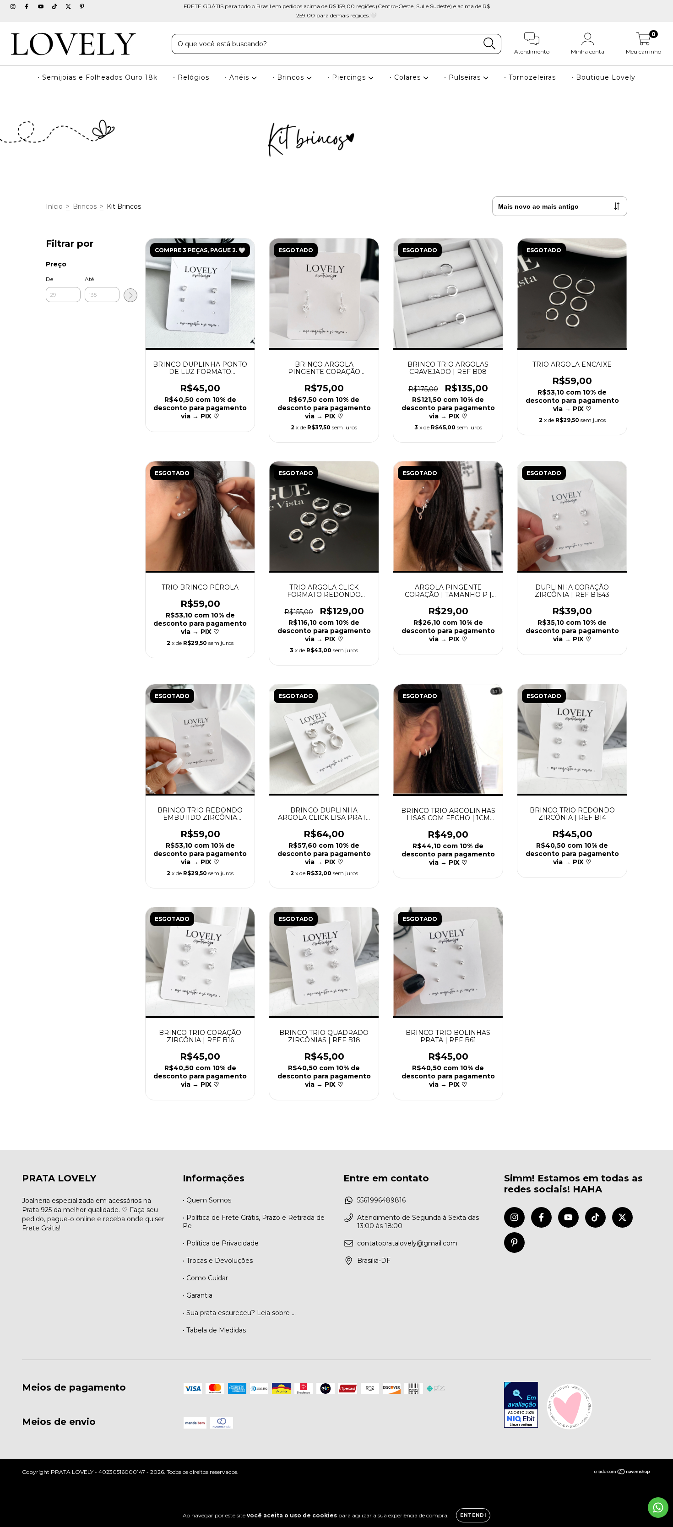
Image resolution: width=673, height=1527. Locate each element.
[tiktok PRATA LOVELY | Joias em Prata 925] (55, 6)
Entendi (473, 1515)
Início (54, 206)
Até (89, 279)
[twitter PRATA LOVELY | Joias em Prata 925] (69, 6)
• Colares (406, 77)
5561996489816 (381, 1200)
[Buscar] (489, 43)
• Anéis (238, 77)
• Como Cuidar (205, 1278)
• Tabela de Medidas (214, 1330)
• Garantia (197, 1295)
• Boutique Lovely (603, 77)
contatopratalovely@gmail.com (407, 1243)
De (49, 279)
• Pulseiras (463, 77)
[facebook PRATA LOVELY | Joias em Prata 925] (27, 6)
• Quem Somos (207, 1200)
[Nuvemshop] (622, 1472)
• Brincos (289, 77)
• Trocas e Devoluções (218, 1260)
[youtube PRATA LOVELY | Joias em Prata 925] (42, 6)
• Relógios (191, 77)
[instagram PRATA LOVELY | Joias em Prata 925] (14, 6)
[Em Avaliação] (521, 1406)
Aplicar (130, 295)
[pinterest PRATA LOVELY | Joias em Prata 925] (82, 6)
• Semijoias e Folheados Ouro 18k (97, 77)
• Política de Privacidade (221, 1243)
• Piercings (347, 77)
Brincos (85, 206)
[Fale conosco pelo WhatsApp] (658, 1507)
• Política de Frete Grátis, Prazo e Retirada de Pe (254, 1221)
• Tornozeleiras (530, 77)
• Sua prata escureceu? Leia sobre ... (239, 1313)
